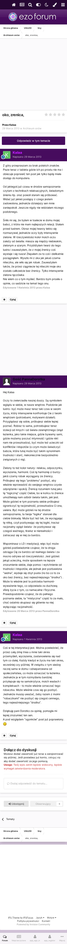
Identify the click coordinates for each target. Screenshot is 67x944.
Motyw (51, 917)
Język (39, 917)
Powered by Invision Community (33, 924)
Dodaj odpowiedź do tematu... (28, 783)
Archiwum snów (32, 128)
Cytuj (13, 299)
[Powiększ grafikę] (5, 723)
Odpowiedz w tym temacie (33, 140)
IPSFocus (28, 917)
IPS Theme (14, 917)
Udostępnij (17, 803)
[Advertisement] (33, 76)
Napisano (27, 156)
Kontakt (46, 921)
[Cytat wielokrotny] (4, 299)
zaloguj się (54, 757)
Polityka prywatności (28, 921)
